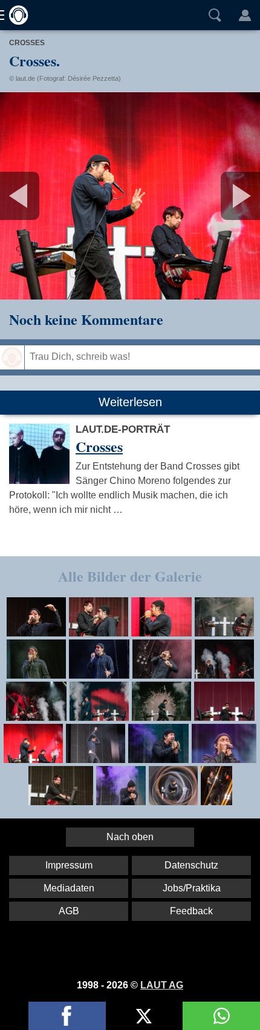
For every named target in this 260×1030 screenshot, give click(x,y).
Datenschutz (191, 865)
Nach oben (130, 837)
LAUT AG (161, 985)
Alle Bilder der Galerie (130, 575)
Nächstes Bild (130, 196)
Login (245, 15)
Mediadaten (69, 888)
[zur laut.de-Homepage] (15, 15)
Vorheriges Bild (43, 196)
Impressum (69, 865)
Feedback (191, 911)
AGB (69, 911)
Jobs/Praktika (192, 888)
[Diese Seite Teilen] (67, 1016)
